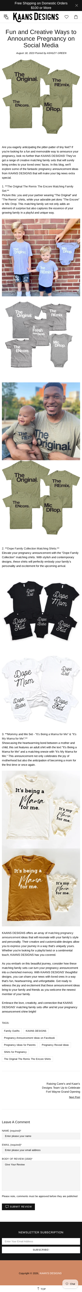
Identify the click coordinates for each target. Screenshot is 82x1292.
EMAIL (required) (11, 1144)
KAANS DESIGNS (36, 1030)
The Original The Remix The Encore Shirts (27, 1059)
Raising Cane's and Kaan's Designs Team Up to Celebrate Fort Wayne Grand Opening (61, 1087)
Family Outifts (12, 1030)
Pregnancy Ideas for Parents (20, 1044)
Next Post (74, 1097)
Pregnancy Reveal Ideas (55, 1044)
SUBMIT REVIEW (21, 1206)
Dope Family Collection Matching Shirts (31, 548)
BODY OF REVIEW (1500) (16, 1158)
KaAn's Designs (35, 17)
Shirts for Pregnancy (15, 1051)
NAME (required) (11, 1130)
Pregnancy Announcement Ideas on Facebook (29, 1037)
